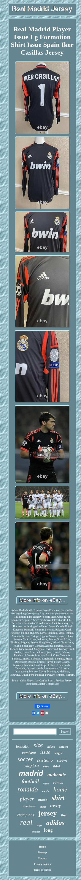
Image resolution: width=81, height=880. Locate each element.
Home (42, 846)
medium (29, 806)
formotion (22, 746)
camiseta (29, 753)
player (27, 799)
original (36, 831)
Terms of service (42, 869)
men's (45, 791)
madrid (31, 773)
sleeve (62, 760)
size (38, 745)
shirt (58, 798)
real (26, 822)
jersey (47, 813)
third (56, 766)
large (39, 825)
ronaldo (27, 789)
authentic (57, 774)
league (58, 753)
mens (46, 766)
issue (45, 752)
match (42, 800)
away (55, 805)
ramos (58, 782)
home (60, 789)
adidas (55, 822)
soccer (25, 759)
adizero (63, 746)
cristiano (45, 760)
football (30, 781)
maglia (32, 766)
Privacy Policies (42, 864)
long (48, 830)
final (64, 815)
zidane (51, 746)
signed (46, 783)
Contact (42, 858)
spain (43, 806)
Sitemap (42, 852)
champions (25, 815)
